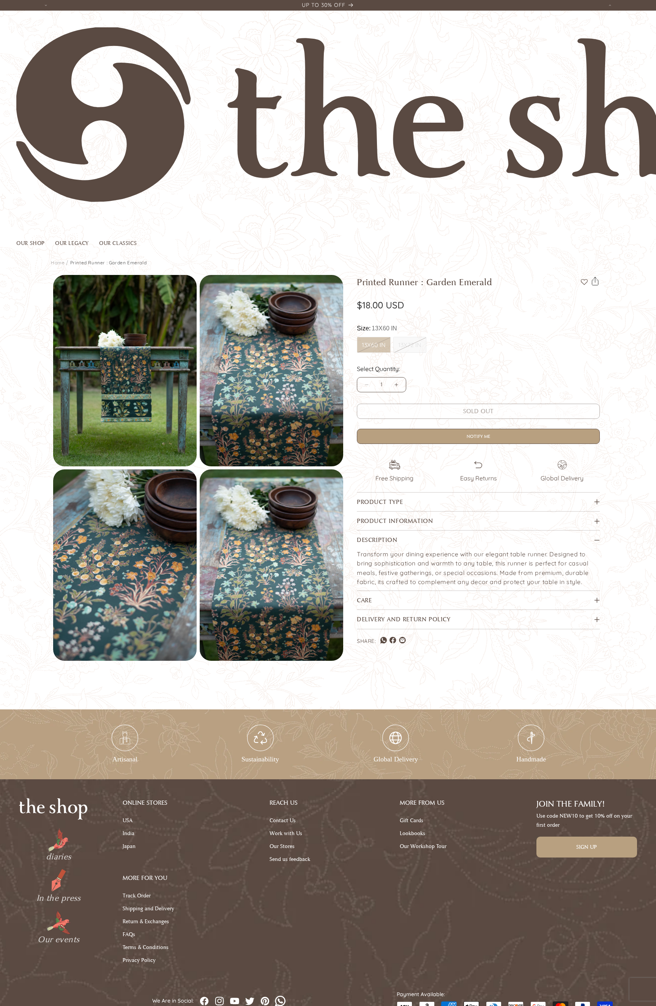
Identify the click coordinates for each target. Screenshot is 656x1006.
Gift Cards (411, 820)
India (128, 833)
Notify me (478, 436)
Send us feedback (290, 859)
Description (377, 540)
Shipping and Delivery (148, 908)
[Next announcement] (610, 5)
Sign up (586, 847)
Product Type (380, 501)
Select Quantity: (378, 369)
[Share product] (595, 281)
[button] (35, 245)
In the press (58, 898)
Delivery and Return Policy (404, 619)
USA (127, 820)
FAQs (129, 934)
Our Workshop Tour (423, 846)
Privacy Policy (139, 960)
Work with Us (286, 833)
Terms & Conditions (146, 947)
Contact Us (283, 820)
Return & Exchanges (146, 921)
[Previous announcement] (46, 5)
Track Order (137, 895)
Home (58, 262)
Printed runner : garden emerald (108, 262)
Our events (58, 939)
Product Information (395, 521)
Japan (129, 846)
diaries (58, 856)
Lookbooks (412, 833)
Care (364, 600)
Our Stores (282, 846)
